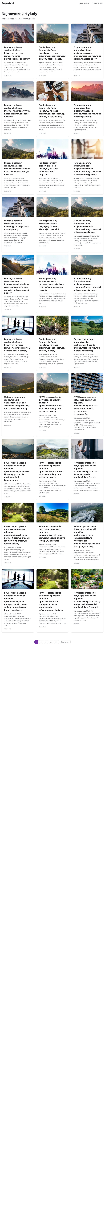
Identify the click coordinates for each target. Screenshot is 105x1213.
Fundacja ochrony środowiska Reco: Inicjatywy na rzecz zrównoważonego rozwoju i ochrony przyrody (87, 111)
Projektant (8, 3)
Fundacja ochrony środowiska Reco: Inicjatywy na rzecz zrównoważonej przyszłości (48, 169)
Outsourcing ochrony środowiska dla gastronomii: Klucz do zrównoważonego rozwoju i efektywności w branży (17, 403)
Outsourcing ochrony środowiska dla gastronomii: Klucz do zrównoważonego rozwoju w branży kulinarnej (87, 345)
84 (56, 642)
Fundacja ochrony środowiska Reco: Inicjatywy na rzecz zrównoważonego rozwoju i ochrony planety (52, 345)
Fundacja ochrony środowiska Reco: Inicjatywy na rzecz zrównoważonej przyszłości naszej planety (17, 53)
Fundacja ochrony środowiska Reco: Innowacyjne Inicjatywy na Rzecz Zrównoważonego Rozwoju (17, 111)
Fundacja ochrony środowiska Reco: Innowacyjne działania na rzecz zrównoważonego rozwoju (51, 284)
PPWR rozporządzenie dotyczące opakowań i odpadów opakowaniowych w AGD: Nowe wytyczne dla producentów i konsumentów (86, 406)
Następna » (65, 642)
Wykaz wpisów (84, 3)
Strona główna (97, 3)
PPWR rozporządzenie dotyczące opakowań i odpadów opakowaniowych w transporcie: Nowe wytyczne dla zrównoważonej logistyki (51, 601)
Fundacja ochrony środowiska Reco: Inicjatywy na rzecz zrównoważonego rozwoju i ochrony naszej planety (52, 53)
